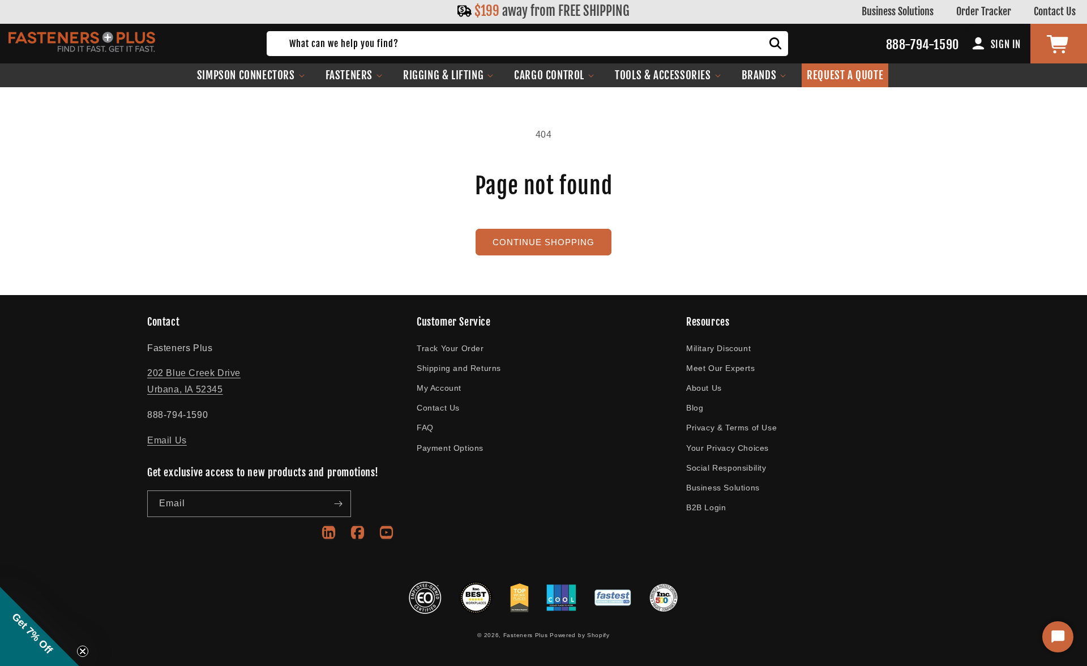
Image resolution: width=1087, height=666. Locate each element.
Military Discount (718, 348)
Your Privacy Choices (727, 447)
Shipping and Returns (459, 368)
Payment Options (450, 447)
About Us (704, 387)
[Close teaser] (82, 651)
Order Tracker (983, 11)
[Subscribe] (338, 503)
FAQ (425, 427)
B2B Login (706, 507)
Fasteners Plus (525, 635)
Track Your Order (450, 348)
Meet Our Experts (720, 368)
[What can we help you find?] (775, 43)
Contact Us (1055, 11)
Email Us (167, 440)
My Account (439, 387)
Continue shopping (543, 242)
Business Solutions (898, 11)
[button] (251, 75)
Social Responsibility (726, 467)
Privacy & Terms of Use (731, 427)
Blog (694, 407)
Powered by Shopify (580, 635)
